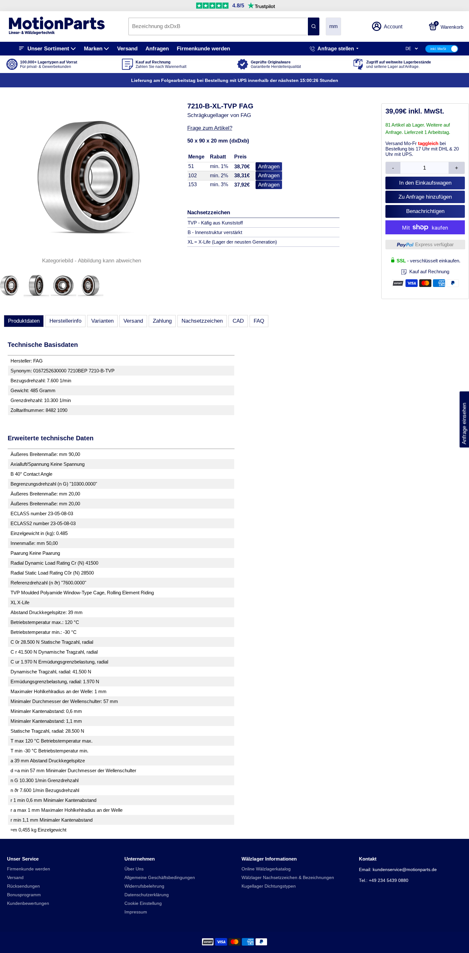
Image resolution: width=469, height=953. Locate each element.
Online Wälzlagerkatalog (266, 869)
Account (393, 26)
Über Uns (134, 869)
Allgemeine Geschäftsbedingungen (159, 877)
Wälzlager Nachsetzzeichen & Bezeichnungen (288, 877)
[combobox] (217, 26)
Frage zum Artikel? (209, 128)
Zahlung (162, 321)
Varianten (102, 321)
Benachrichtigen (425, 211)
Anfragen (157, 49)
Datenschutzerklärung (146, 894)
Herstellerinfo (65, 321)
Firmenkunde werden (203, 49)
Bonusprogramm (24, 894)
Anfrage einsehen (464, 419)
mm (333, 26)
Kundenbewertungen (28, 903)
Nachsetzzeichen (202, 321)
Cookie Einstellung (143, 903)
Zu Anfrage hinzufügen (425, 197)
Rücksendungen (23, 886)
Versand (127, 49)
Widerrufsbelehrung (144, 886)
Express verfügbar (434, 244)
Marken (93, 49)
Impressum (135, 912)
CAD (238, 321)
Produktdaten (24, 321)
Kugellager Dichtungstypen (269, 886)
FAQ (259, 321)
